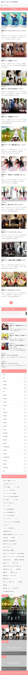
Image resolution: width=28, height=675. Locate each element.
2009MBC (14, 384)
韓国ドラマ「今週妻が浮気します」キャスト (18, 326)
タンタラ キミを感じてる (8, 502)
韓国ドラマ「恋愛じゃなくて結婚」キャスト (18, 336)
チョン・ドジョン (7, 506)
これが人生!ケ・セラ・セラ (9, 483)
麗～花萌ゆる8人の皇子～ (9, 591)
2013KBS (14, 405)
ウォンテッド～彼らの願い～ (9, 490)
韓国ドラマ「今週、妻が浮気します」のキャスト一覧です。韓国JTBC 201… (18, 330)
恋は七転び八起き (7, 559)
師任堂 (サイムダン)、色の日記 (10, 543)
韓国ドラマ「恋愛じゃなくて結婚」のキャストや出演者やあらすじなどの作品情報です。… (18, 340)
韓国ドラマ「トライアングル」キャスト (11, 232)
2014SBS (14, 426)
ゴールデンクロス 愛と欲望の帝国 (10, 496)
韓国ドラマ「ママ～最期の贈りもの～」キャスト (13, 145)
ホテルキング (6, 525)
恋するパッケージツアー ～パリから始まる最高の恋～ (13, 557)
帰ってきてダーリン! (7, 547)
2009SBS (14, 388)
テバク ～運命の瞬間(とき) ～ (9, 512)
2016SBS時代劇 (14, 457)
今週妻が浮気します (7, 531)
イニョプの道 (16, 487)
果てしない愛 (15, 562)
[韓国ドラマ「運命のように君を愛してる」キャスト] (14, 163)
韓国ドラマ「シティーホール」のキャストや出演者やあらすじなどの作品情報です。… (13, 366)
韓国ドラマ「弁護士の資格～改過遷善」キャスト (13, 261)
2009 (14, 377)
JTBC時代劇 (14, 467)
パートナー (16, 518)
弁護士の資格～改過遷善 (8, 550)
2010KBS (14, 395)
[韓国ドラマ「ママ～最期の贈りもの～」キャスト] (14, 133)
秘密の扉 (5, 572)
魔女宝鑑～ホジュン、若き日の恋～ (11, 588)
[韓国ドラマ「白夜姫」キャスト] (14, 49)
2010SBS (14, 402)
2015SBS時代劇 (14, 446)
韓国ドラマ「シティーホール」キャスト (9, 363)
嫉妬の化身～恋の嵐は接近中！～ (10, 540)
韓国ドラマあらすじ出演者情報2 (9, 2)
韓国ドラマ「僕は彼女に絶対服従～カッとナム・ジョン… (18, 346)
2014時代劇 (14, 436)
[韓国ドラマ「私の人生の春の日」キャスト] (14, 77)
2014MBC (14, 419)
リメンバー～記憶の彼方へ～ (9, 528)
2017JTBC (14, 460)
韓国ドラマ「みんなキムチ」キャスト (11, 290)
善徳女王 (13, 537)
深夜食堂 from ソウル (8, 569)
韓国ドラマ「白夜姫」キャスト (9, 60)
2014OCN (14, 422)
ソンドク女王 (15, 499)
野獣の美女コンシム (7, 578)
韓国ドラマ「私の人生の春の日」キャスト (12, 88)
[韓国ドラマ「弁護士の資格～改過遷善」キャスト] (14, 249)
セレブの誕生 (6, 499)
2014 (14, 408)
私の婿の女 (18, 569)
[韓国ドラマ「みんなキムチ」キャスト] (14, 279)
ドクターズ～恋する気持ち (9, 515)
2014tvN (14, 429)
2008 (14, 374)
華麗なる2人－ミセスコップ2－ (10, 575)
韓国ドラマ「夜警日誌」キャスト (10, 116)
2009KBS (14, 381)
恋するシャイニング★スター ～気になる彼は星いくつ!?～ (13, 554)
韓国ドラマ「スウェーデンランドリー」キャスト (13, 31)
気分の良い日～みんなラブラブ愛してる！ (12, 566)
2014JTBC (14, 412)
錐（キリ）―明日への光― (9, 581)
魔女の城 (5, 585)
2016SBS (14, 453)
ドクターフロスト (7, 518)
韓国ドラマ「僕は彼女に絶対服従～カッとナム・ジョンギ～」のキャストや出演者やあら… (18, 349)
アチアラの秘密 (6, 487)
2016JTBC (14, 450)
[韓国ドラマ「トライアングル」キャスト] (14, 221)
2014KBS (14, 415)
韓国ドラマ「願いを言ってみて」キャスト (12, 204)
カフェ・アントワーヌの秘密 (9, 493)
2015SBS (14, 443)
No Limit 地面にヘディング (9, 480)
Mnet (14, 471)
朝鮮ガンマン (6, 562)
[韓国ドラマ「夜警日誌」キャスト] (14, 105)
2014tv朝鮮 (14, 433)
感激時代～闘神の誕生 (19, 559)
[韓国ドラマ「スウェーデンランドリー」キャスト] (14, 19)
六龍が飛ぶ (5, 537)
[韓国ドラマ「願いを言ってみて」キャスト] (14, 193)
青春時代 (20, 581)
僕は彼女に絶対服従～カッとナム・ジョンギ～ (13, 534)
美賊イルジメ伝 (13, 572)
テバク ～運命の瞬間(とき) (9, 509)
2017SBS (14, 464)
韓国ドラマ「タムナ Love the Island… (10, 355)
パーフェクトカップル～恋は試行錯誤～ (12, 521)
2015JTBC (14, 440)
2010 (14, 391)
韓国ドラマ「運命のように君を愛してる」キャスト (13, 175)
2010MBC (14, 398)
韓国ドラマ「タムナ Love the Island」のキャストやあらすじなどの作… (13, 358)
